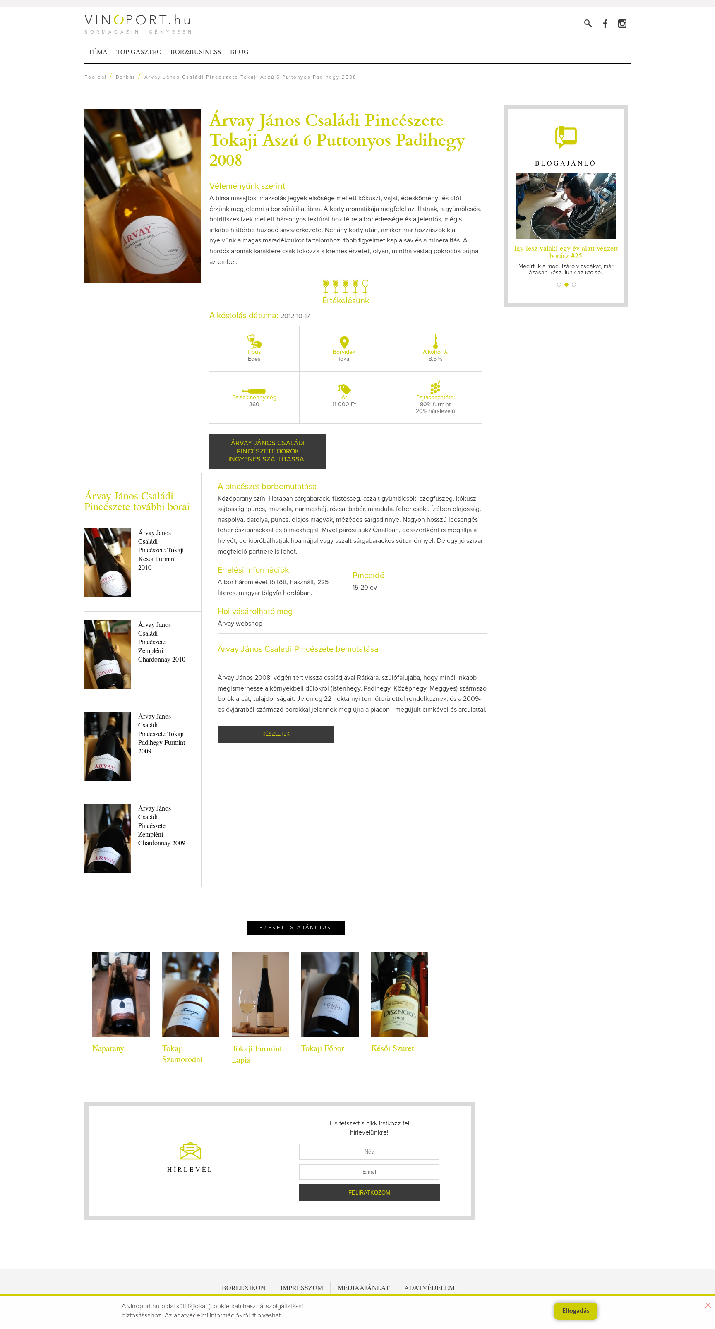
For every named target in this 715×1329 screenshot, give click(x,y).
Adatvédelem (429, 1287)
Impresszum (302, 1287)
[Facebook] (605, 23)
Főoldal (95, 77)
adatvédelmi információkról (212, 1315)
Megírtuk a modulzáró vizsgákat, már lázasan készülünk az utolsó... (566, 259)
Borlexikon (244, 1287)
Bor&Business (195, 51)
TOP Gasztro (139, 51)
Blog (239, 51)
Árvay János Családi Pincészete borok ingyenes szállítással (267, 451)
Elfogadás (575, 1311)
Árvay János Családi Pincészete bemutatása (298, 649)
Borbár (125, 77)
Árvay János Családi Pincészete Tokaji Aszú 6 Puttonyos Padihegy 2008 (337, 139)
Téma (98, 51)
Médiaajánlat (364, 1287)
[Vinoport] (622, 23)
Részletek (276, 734)
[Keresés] (588, 23)
